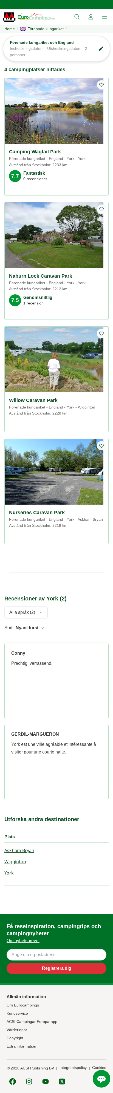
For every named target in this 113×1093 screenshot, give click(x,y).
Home (9, 29)
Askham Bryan (19, 850)
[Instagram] (29, 1081)
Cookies (99, 1067)
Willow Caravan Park (33, 400)
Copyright (15, 1038)
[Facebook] (12, 1081)
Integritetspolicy (73, 1067)
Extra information (21, 1046)
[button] (77, 17)
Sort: (8, 627)
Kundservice (17, 1013)
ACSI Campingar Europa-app (32, 1021)
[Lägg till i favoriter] (101, 85)
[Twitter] (62, 1081)
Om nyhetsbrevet (23, 940)
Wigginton (15, 862)
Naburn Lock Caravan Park (40, 276)
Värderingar (17, 1030)
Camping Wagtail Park (35, 151)
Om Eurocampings (23, 1005)
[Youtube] (45, 1081)
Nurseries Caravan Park (37, 512)
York (9, 873)
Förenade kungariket (45, 29)
